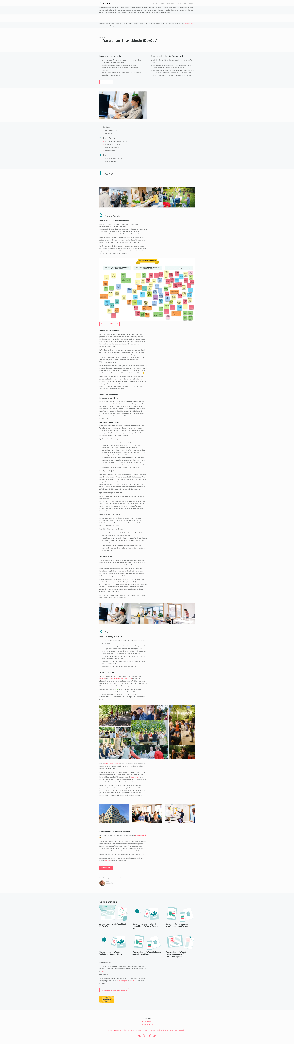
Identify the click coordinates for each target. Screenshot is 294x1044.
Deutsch (181, 1030)
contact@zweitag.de (147, 1024)
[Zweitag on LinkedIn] (139, 1035)
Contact (191, 3)
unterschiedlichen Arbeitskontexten (120, 678)
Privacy (146, 1030)
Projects (162, 3)
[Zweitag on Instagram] (144, 1035)
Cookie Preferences (162, 1030)
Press (132, 1030)
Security (153, 1030)
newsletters (139, 1030)
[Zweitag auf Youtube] (149, 1035)
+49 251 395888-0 (147, 1021)
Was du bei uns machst (112, 147)
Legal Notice (173, 1030)
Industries (126, 1030)
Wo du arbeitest (110, 150)
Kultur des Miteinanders (112, 764)
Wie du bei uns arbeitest (113, 144)
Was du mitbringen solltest (114, 158)
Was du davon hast (111, 161)
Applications (117, 1030)
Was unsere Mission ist (112, 130)
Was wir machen (110, 133)
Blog (185, 3)
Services (155, 3)
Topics (110, 1030)
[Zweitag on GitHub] (154, 1035)
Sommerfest (135, 777)
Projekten (102, 678)
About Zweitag (171, 3)
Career (180, 3)
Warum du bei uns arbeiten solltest (116, 141)
